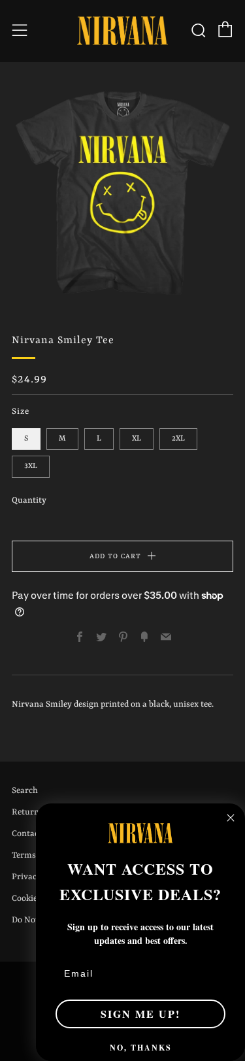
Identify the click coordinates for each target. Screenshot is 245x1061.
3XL (30, 466)
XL (136, 438)
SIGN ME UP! (140, 1013)
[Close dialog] (230, 818)
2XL (178, 438)
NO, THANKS (141, 1047)
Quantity (29, 500)
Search (25, 791)
